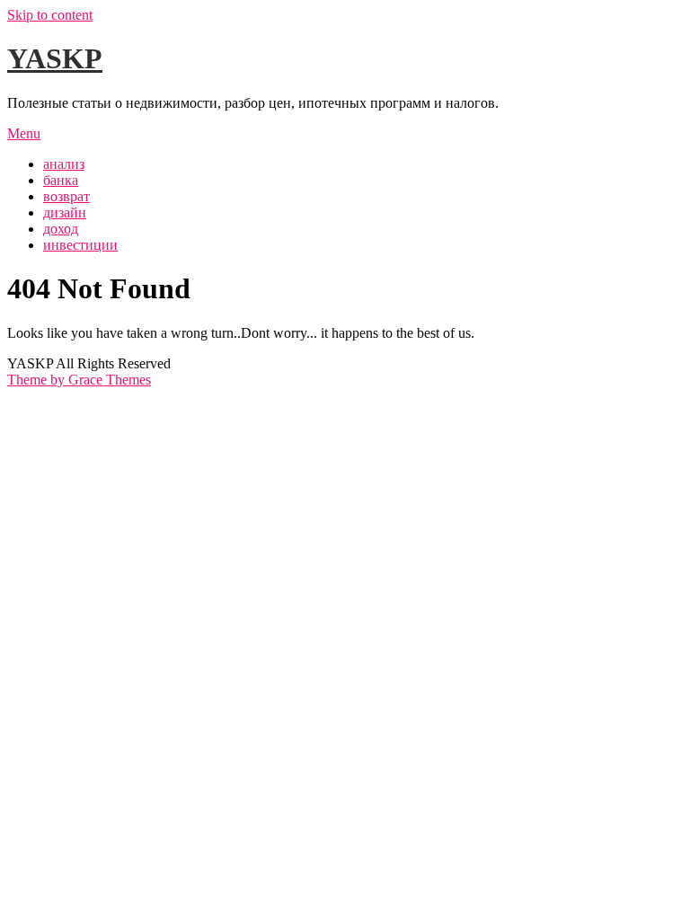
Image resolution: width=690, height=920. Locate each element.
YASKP (54, 58)
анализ (63, 164)
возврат (66, 196)
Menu (23, 133)
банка (60, 180)
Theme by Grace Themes (79, 379)
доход (60, 228)
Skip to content (50, 14)
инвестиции (80, 244)
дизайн (64, 212)
